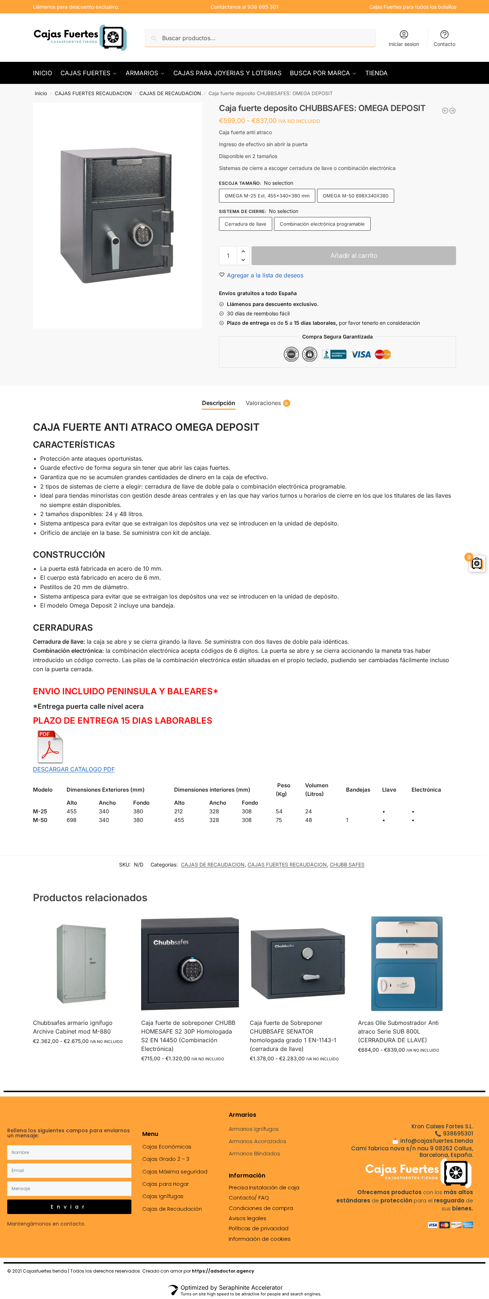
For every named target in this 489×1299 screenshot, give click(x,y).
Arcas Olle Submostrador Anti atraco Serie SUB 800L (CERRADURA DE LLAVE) (398, 1031)
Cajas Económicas (166, 1146)
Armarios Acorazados (257, 1141)
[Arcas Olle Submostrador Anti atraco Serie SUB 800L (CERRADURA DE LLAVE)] (407, 964)
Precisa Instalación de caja (264, 1187)
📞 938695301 (454, 1133)
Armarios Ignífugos (254, 1129)
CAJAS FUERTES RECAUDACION (93, 93)
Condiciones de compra (261, 1208)
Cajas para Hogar (165, 1184)
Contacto (444, 44)
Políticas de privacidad (258, 1228)
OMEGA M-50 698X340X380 (355, 196)
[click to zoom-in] (117, 215)
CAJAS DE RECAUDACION (170, 93)
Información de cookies (260, 1239)
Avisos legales (247, 1218)
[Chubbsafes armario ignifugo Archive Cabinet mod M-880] (82, 964)
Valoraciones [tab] (267, 402)
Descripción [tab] (218, 402)
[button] (243, 251)
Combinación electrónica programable (322, 224)
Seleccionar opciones (82, 1056)
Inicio (41, 93)
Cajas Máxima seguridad (174, 1171)
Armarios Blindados (254, 1153)
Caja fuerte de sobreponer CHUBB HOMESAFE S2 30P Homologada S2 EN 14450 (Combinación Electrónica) (188, 1035)
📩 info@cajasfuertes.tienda (432, 1141)
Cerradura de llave (245, 224)
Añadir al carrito (353, 255)
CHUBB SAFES (347, 864)
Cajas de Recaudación (172, 1209)
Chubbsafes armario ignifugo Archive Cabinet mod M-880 (73, 1027)
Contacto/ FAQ (249, 1197)
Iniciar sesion (404, 44)
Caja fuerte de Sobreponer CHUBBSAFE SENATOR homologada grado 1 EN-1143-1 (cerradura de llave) (293, 1035)
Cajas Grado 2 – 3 (165, 1159)
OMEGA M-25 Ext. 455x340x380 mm (267, 196)
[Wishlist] (119, 925)
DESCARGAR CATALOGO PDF (74, 769)
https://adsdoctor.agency (223, 1271)
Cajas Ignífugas (163, 1196)
